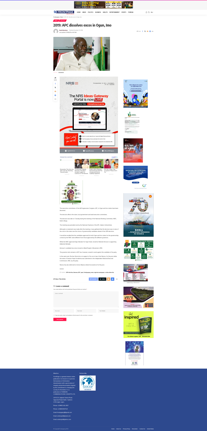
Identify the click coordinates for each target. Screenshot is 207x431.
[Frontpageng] (63, 12)
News (56, 20)
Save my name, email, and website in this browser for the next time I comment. (74, 315)
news (92, 272)
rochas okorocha (109, 272)
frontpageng (87, 272)
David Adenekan (63, 30)
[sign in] (146, 12)
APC (79, 272)
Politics (62, 20)
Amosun (75, 272)
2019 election (69, 272)
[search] (149, 12)
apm (82, 272)
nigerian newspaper (99, 272)
